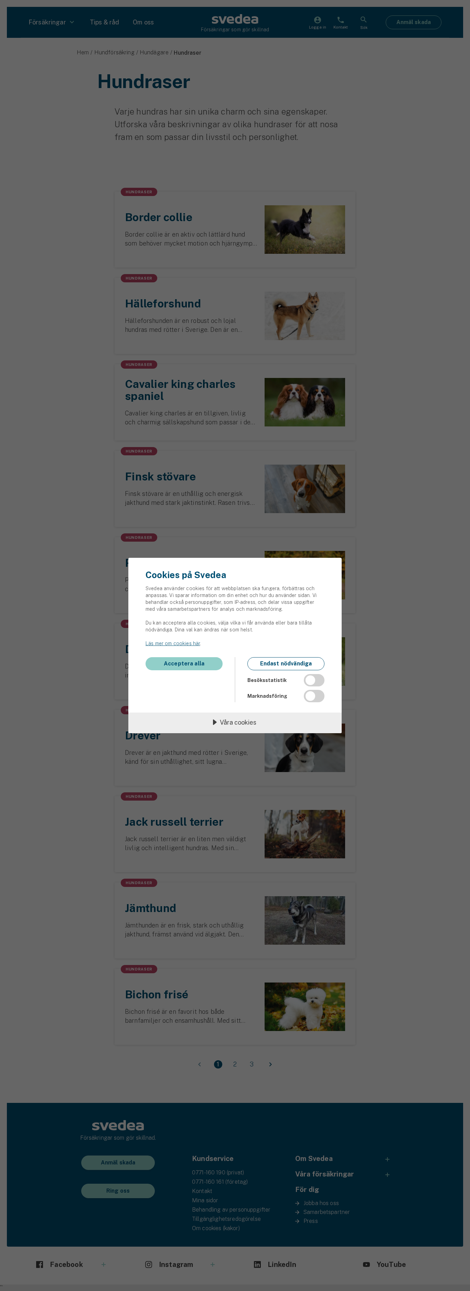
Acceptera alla (184, 663)
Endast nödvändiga (286, 663)
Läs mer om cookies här (173, 643)
